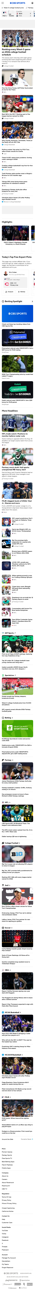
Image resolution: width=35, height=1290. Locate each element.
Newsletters (6, 1261)
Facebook (5, 1240)
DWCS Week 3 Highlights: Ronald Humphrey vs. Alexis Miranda (15, 238)
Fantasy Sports (7, 1155)
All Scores (11, 13)
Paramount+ (6, 1186)
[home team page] (7, 283)
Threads (4, 1247)
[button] (2, 3)
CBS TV (4, 1189)
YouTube (5, 1230)
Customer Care (7, 1223)
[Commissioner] (19, 1284)
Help (3, 1219)
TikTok (4, 1234)
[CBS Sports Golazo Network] (17, 1277)
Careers (4, 1179)
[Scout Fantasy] (12, 1288)
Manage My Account (9, 1258)
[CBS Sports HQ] (25, 1273)
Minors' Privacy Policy (9, 1203)
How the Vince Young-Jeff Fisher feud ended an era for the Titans (17, 81)
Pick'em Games (7, 1152)
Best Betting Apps (8, 1162)
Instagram (5, 1237)
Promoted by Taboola (26, 1139)
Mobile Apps (6, 1168)
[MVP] (30, 1284)
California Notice (7, 1211)
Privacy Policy (6, 1200)
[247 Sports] (11, 1280)
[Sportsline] (25, 1280)
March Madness (7, 1165)
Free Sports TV (7, 1158)
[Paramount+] (7, 1284)
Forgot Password (7, 1267)
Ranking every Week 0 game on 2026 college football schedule (17, 48)
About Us (5, 1176)
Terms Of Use (6, 1197)
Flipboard (5, 1250)
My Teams (5, 1264)
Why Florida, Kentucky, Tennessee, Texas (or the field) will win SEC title (17, 133)
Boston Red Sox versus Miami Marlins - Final (23, 13)
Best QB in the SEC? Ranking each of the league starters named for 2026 (17, 107)
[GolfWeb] (23, 1288)
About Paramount (8, 1182)
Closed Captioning (8, 1208)
